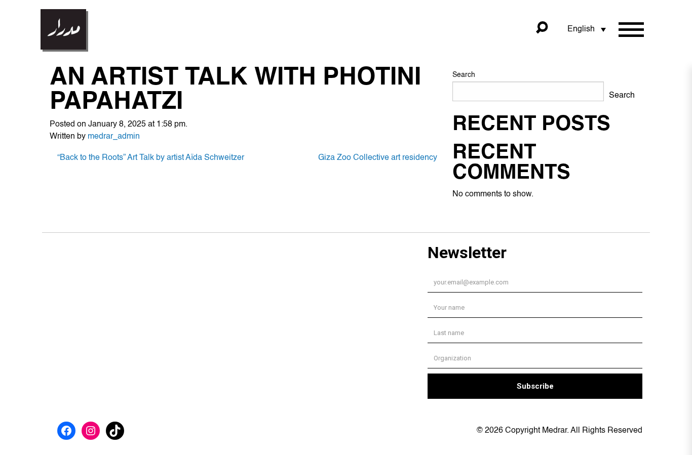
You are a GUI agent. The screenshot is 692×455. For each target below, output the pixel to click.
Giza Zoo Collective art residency (377, 158)
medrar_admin (114, 137)
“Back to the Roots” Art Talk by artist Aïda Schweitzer (150, 158)
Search (463, 74)
